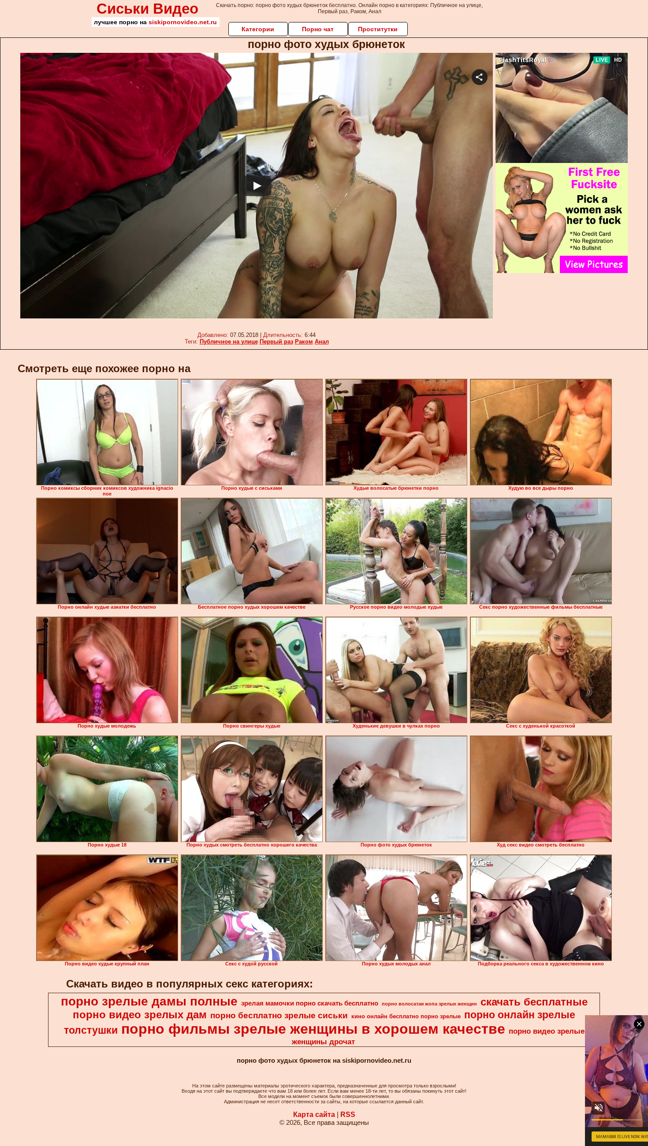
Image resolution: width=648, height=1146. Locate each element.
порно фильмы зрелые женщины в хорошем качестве (313, 1029)
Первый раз (276, 341)
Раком (304, 341)
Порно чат (318, 29)
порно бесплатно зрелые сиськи (279, 1015)
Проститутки (378, 29)
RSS (347, 1114)
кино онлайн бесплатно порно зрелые (406, 1016)
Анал (322, 341)
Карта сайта (314, 1114)
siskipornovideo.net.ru (183, 22)
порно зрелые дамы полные (149, 1001)
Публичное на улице (229, 341)
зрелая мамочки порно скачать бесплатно (309, 1003)
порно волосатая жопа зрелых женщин (429, 1003)
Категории (258, 29)
